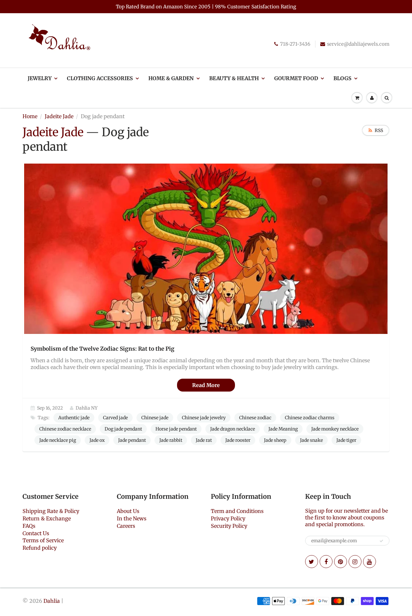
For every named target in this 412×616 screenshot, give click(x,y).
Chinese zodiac (255, 418)
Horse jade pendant (176, 429)
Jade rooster (237, 440)
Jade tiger (346, 440)
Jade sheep (275, 440)
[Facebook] (326, 561)
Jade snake (311, 440)
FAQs (29, 526)
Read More (206, 385)
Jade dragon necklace (232, 429)
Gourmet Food (296, 78)
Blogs (342, 78)
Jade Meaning (283, 429)
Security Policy (229, 526)
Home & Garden (171, 78)
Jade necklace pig (57, 440)
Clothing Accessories (100, 78)
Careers (126, 526)
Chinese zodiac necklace (65, 429)
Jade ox (97, 440)
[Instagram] (355, 561)
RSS (379, 130)
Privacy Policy (228, 518)
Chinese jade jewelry (204, 418)
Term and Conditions (237, 511)
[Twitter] (311, 561)
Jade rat (204, 440)
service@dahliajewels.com (358, 44)
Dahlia (51, 601)
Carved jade (115, 418)
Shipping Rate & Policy (51, 511)
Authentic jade (73, 418)
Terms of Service (43, 540)
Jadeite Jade (59, 116)
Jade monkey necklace (335, 429)
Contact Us (36, 533)
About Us (128, 511)
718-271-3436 (295, 44)
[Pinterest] (340, 561)
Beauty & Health (234, 78)
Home (30, 116)
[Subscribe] (381, 541)
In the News (131, 518)
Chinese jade (154, 418)
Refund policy (40, 548)
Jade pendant (132, 440)
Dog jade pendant (123, 429)
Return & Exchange (47, 518)
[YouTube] (369, 561)
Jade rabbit (170, 440)
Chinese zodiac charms (309, 418)
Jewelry (40, 78)
